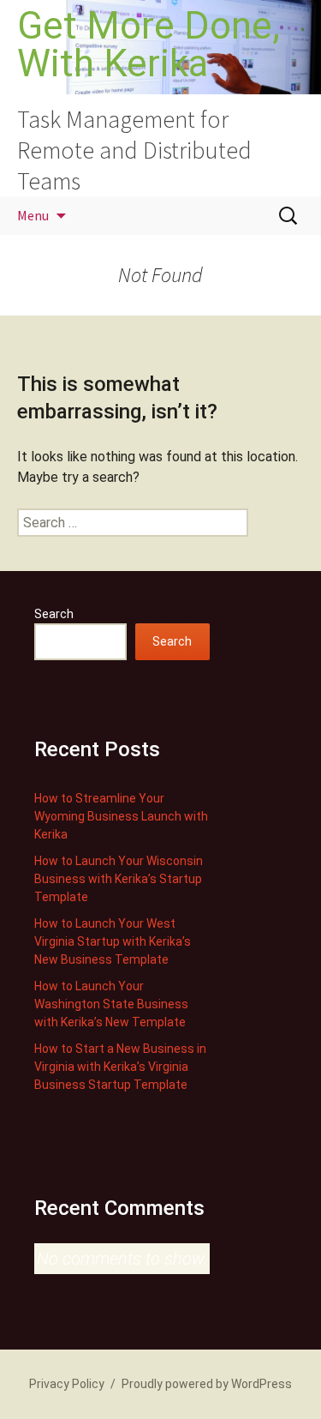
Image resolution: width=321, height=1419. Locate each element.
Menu (33, 215)
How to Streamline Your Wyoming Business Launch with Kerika (121, 816)
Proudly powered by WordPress (207, 1384)
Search (54, 614)
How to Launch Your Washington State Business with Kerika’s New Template (111, 1004)
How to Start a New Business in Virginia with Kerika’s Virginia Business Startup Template (120, 1066)
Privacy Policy (66, 1384)
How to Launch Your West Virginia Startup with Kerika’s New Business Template (112, 941)
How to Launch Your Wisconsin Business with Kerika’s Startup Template (118, 879)
